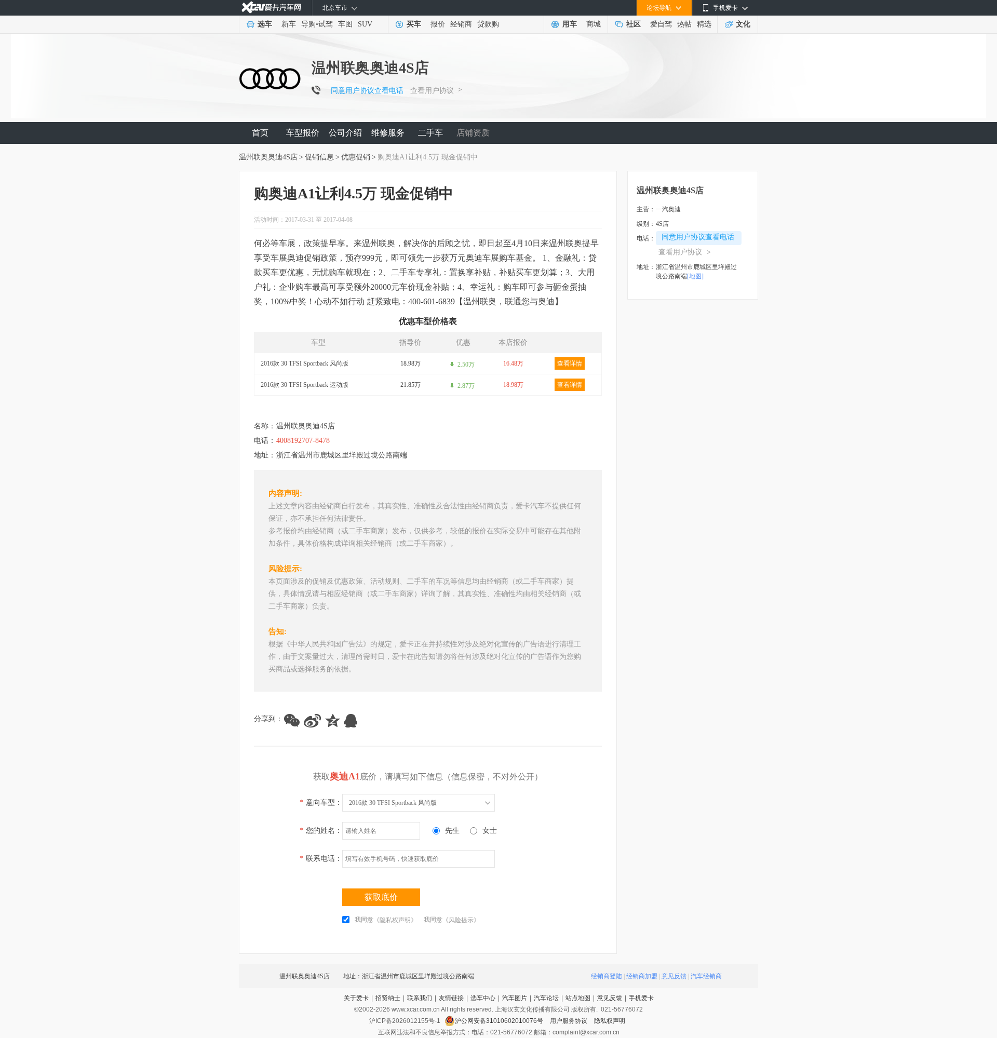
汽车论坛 (546, 998)
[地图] (695, 276)
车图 (345, 24)
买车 (414, 24)
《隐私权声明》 (395, 920)
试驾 (325, 24)
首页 (260, 132)
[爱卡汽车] (271, 7)
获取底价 (381, 897)
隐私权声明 (609, 1020)
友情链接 (451, 998)
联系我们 (419, 998)
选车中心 (482, 998)
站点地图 (577, 998)
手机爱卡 (641, 998)
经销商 (461, 24)
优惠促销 (355, 157)
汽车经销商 (706, 976)
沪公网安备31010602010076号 (500, 1020)
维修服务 (388, 132)
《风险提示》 (461, 920)
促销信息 (319, 157)
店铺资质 (473, 132)
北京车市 (334, 7)
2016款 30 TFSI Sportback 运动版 (304, 384)
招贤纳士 (387, 998)
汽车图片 (514, 998)
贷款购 (488, 24)
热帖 (684, 24)
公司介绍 (345, 132)
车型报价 (302, 132)
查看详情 (569, 363)
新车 (288, 24)
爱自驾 (661, 24)
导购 (308, 24)
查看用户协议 (432, 91)
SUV (365, 24)
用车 (569, 24)
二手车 (430, 132)
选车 (265, 24)
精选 (704, 24)
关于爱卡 (356, 998)
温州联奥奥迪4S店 (268, 157)
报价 (437, 24)
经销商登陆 (606, 976)
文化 (743, 24)
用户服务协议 (569, 1020)
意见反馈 (674, 976)
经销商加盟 (641, 976)
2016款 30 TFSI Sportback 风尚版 (304, 363)
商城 (593, 24)
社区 (633, 24)
